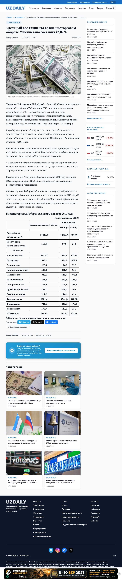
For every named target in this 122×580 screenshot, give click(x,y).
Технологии (70, 8)
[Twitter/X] (71, 550)
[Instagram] (57, 550)
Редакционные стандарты (74, 524)
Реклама (66, 521)
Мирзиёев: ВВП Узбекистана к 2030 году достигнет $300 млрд (100, 83)
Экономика (46, 8)
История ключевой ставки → (98, 184)
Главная (9, 17)
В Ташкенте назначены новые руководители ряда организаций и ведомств (100, 244)
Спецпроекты (85, 2)
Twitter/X (38, 322)
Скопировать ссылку (18, 327)
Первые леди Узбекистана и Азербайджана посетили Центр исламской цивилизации (99, 230)
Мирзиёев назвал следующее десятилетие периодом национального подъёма (100, 107)
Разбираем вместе (100, 2)
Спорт (91, 8)
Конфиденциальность (72, 513)
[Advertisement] (61, 573)
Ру (112, 2)
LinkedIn (94, 521)
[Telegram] (51, 550)
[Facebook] (64, 550)
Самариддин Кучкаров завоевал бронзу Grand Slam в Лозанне (100, 31)
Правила (66, 509)
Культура (82, 8)
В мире (109, 8)
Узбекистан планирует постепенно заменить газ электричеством (98, 202)
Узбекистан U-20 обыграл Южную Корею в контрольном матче (100, 215)
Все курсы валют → (95, 160)
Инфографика (72, 2)
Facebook (52, 322)
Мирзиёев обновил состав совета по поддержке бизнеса (98, 70)
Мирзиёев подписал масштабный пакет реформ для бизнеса (99, 57)
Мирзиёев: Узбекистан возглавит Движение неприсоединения (97, 44)
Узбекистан (34, 8)
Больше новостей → (95, 118)
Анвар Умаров (12, 38)
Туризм (100, 8)
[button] (114, 8)
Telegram (25, 322)
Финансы (58, 8)
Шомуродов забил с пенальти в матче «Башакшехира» (100, 256)
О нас (64, 505)
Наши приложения (70, 517)
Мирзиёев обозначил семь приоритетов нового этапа (99, 95)
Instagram (95, 509)
